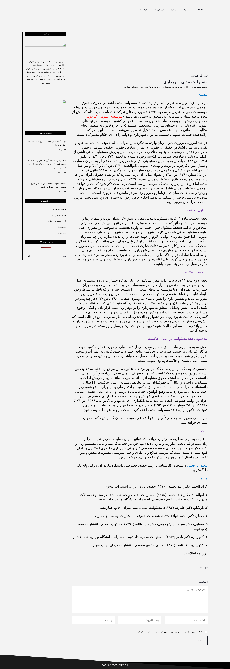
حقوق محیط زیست (58, 215)
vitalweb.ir (120, 665)
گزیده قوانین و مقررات (57, 221)
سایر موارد (177, 87)
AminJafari (154, 87)
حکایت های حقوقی (58, 209)
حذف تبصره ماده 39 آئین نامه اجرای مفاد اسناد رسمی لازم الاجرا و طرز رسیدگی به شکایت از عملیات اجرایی (46, 164)
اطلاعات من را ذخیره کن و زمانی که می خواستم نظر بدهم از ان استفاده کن (166, 631)
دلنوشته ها (62, 227)
